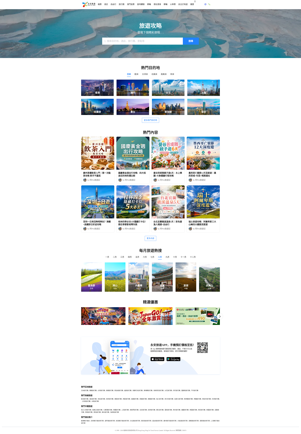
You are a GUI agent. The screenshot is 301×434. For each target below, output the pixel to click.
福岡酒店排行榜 (205, 421)
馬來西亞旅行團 (158, 390)
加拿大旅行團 (178, 399)
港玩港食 (157, 4)
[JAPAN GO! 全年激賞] (150, 324)
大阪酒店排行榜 (182, 421)
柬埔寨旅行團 (148, 390)
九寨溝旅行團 (107, 410)
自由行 (113, 4)
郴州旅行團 (105, 412)
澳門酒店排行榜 (110, 421)
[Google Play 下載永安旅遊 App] (173, 359)
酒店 (106, 4)
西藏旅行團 (116, 410)
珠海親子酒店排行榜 (122, 421)
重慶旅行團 (184, 410)
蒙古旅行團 (159, 410)
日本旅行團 (84, 390)
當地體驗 (141, 4)
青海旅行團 (97, 412)
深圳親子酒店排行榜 (97, 421)
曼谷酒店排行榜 (157, 421)
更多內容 (150, 238)
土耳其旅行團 (86, 401)
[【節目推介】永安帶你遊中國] (103, 324)
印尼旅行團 (176, 390)
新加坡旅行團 (119, 390)
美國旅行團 (134, 399)
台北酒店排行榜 (135, 421)
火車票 (173, 4)
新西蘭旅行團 (188, 399)
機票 (100, 4)
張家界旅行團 (134, 410)
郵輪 (149, 4)
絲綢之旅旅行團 (97, 410)
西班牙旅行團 (206, 399)
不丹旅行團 (194, 390)
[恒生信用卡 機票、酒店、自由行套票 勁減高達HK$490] (198, 324)
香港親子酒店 (85, 421)
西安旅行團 (201, 410)
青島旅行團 (88, 412)
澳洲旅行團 (93, 399)
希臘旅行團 (197, 399)
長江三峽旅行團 (86, 410)
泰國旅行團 (109, 390)
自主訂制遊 (183, 4)
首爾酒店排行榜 (194, 421)
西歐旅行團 (126, 399)
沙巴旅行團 (168, 390)
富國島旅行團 (185, 390)
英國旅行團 (143, 399)
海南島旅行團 (114, 412)
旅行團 (121, 4)
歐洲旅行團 (84, 399)
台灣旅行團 (101, 390)
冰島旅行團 (95, 401)
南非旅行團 (109, 399)
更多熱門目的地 (150, 120)
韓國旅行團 (93, 390)
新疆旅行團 (193, 410)
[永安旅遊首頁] (88, 5)
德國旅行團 (151, 399)
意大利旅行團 (169, 399)
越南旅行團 (127, 390)
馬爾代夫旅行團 (138, 390)
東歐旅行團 (118, 399)
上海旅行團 (125, 410)
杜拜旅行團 (215, 399)
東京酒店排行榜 (146, 421)
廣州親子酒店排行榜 (170, 421)
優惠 (192, 4)
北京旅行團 (143, 410)
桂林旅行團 (151, 410)
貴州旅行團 (176, 410)
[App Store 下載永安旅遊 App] (157, 359)
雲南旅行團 (168, 410)
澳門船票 (131, 4)
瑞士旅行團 (159, 399)
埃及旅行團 (101, 399)
